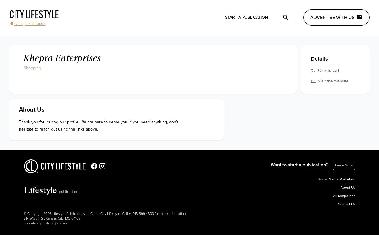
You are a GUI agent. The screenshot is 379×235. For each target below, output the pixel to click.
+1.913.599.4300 (141, 214)
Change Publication (29, 24)
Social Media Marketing (336, 179)
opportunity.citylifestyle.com (45, 223)
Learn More (344, 165)
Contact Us (346, 204)
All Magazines (344, 196)
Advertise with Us (332, 17)
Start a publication (246, 17)
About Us (348, 187)
